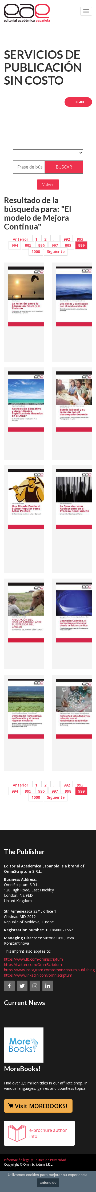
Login (78, 101)
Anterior (20, 239)
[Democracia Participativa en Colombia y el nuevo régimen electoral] (28, 708)
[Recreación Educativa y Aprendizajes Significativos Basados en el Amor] (28, 401)
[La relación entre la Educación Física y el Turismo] (28, 296)
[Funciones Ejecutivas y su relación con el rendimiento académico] (76, 708)
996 (41, 245)
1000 (35, 251)
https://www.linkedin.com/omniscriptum (38, 975)
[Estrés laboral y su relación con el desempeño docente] (76, 401)
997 (54, 245)
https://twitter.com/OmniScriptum (33, 964)
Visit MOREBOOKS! (41, 1106)
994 (14, 245)
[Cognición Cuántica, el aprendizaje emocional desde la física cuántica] (76, 612)
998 (68, 245)
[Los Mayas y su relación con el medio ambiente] (76, 296)
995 (28, 245)
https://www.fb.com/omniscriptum (33, 959)
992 (66, 239)
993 (80, 239)
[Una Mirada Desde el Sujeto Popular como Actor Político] (28, 499)
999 (81, 245)
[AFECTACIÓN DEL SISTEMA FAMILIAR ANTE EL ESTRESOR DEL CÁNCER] (28, 612)
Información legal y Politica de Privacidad (35, 1160)
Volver (48, 184)
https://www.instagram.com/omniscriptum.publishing (49, 969)
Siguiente (56, 251)
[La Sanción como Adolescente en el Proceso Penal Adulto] (76, 499)
